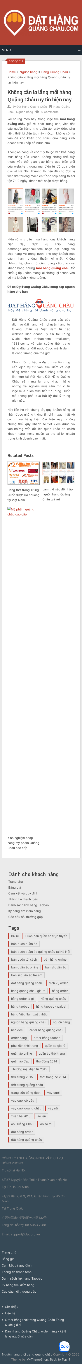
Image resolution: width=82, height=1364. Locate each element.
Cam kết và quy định (23, 893)
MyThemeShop (37, 1359)
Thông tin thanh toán (23, 899)
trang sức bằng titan (25, 1092)
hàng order (60, 991)
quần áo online (21, 1053)
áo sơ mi (46, 1124)
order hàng (19, 1038)
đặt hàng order (22, 1132)
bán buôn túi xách (24, 959)
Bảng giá (14, 887)
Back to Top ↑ (60, 1359)
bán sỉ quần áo (55, 967)
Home (11, 72)
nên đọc (17, 1030)
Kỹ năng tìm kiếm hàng (24, 911)
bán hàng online (55, 959)
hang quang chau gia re (28, 991)
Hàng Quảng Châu (54, 72)
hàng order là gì (22, 998)
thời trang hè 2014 (53, 1077)
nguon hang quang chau (28, 1022)
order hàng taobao (47, 1038)
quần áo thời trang (52, 1053)
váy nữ (53, 1108)
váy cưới (53, 1092)
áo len (41, 1116)
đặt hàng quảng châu (26, 1139)
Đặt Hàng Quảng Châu (32, 106)
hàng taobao (20, 1006)
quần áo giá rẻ (55, 1045)
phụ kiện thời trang (24, 1045)
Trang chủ (15, 881)
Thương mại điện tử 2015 (29, 1069)
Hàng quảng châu (53, 998)
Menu (6, 50)
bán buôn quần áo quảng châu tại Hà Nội (40, 951)
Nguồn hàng (28, 72)
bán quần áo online (24, 967)
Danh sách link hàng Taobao (28, 905)
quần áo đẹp (20, 1061)
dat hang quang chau (26, 983)
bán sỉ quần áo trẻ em (26, 975)
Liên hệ (10, 1313)
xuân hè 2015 (21, 1116)
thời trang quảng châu (27, 1085)
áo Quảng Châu (22, 1124)
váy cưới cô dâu (22, 1100)
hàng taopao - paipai (51, 1006)
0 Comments (50, 112)
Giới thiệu (11, 1307)
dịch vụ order (58, 983)
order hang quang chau (46, 1030)
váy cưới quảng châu (26, 1108)
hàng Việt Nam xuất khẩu (29, 1014)
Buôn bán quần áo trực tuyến (46, 936)
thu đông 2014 (46, 1061)
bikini (15, 936)
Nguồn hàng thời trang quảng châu (27, 1354)
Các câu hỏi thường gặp (25, 917)
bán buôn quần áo (24, 944)
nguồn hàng (61, 1022)
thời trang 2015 (22, 1077)
